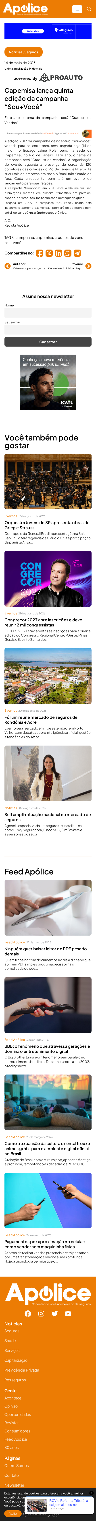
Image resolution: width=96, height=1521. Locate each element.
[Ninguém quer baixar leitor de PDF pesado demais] (48, 904)
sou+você (13, 239)
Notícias (16, 48)
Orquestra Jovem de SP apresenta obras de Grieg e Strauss (47, 521)
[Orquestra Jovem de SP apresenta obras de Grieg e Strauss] (48, 478)
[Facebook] (28, 1310)
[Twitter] (54, 1310)
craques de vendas (70, 233)
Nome (9, 302)
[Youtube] (68, 1310)
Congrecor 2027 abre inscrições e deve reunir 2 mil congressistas (43, 619)
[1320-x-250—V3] (48, 34)
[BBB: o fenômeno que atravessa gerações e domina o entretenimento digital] (48, 1001)
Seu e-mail (12, 318)
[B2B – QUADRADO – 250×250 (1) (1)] (48, 405)
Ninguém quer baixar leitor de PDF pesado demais (45, 947)
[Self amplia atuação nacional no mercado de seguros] (48, 770)
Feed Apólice (14, 938)
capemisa (44, 233)
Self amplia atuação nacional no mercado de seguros (47, 813)
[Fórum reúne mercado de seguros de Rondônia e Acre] (48, 672)
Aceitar (13, 1513)
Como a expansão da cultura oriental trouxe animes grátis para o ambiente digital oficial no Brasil (47, 1145)
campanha (24, 233)
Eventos (10, 512)
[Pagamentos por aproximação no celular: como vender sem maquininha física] (48, 1197)
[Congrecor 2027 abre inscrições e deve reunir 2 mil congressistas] (48, 575)
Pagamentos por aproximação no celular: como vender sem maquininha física (45, 1240)
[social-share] (39, 249)
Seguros (31, 48)
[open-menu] (77, 5)
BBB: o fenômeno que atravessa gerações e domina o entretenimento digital (47, 1045)
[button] (89, 5)
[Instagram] (41, 1310)
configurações (42, 1505)
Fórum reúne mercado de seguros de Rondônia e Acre (41, 716)
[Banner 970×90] (48, 132)
